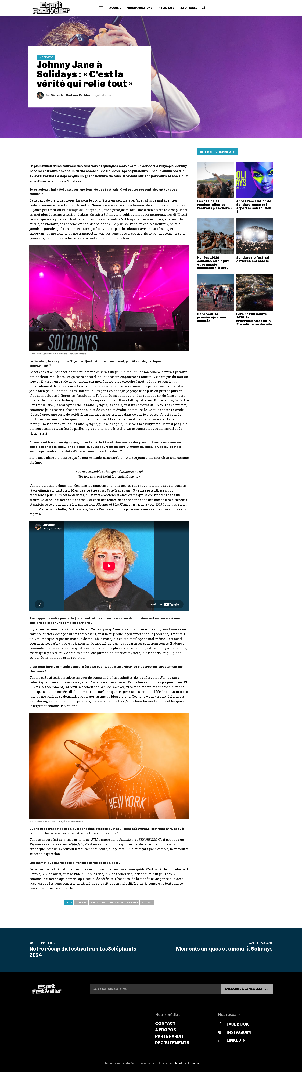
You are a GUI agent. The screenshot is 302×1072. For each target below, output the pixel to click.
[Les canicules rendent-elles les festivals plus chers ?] (215, 180)
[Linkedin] (220, 1040)
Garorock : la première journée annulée (211, 317)
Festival (81, 902)
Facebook (237, 1024)
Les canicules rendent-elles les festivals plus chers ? (214, 204)
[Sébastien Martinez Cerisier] (41, 95)
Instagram (238, 1032)
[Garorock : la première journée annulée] (215, 292)
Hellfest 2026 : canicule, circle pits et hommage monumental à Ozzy (213, 263)
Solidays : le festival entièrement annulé (252, 259)
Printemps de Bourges (79, 210)
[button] (203, 7)
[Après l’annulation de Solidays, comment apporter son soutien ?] (254, 180)
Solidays (146, 902)
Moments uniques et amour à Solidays (224, 949)
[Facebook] (220, 1024)
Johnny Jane (98, 902)
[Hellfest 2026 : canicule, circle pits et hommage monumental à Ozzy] (215, 236)
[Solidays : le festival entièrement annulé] (254, 236)
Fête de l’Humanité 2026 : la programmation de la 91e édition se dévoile (254, 319)
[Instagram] (220, 1032)
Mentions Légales (187, 1063)
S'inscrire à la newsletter (246, 989)
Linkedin (236, 1040)
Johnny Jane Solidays (124, 902)
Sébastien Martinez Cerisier (70, 95)
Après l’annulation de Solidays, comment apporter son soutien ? (253, 206)
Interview (46, 57)
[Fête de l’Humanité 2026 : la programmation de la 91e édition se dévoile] (254, 292)
